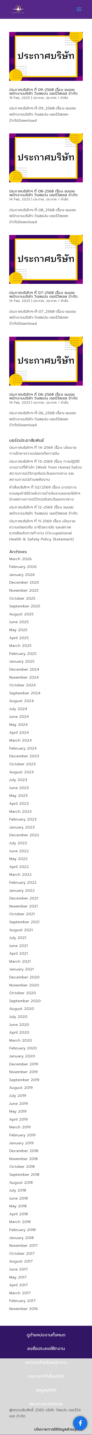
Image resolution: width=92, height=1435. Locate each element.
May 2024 (18, 724)
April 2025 (19, 638)
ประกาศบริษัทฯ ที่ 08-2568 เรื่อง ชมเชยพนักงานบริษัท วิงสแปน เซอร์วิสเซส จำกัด (43, 193)
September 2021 (24, 922)
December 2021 (23, 898)
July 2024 (18, 709)
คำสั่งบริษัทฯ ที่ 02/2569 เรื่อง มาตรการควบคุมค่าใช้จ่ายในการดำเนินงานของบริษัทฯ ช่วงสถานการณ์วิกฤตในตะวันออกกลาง (44, 493)
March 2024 (20, 740)
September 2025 (24, 606)
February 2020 (23, 1048)
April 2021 (18, 953)
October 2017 (22, 1253)
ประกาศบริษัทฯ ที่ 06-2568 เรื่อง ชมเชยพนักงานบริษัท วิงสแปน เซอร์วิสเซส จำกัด (43, 396)
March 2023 (20, 811)
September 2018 (24, 1174)
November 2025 (23, 590)
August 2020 (21, 1009)
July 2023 (18, 780)
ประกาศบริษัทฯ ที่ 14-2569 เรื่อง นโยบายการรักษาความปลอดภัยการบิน (43, 451)
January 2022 (22, 890)
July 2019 (17, 1096)
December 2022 (24, 835)
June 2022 (19, 851)
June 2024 (19, 716)
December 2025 (24, 582)
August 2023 (21, 772)
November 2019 (23, 1072)
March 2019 (20, 1127)
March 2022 (20, 874)
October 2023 (22, 764)
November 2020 (24, 985)
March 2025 (20, 646)
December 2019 (23, 1064)
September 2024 (25, 693)
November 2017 (23, 1245)
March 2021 (20, 961)
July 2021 (17, 938)
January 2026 (22, 575)
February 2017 (22, 1301)
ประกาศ (38, 97)
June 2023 (19, 788)
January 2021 (21, 969)
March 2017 (20, 1293)
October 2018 (22, 1166)
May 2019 (18, 1111)
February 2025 (22, 654)
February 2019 (22, 1135)
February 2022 (23, 882)
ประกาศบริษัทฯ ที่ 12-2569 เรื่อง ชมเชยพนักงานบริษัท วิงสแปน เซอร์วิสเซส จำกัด (43, 510)
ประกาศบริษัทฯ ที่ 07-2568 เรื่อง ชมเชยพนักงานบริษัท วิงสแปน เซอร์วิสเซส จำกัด (43, 294)
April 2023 (19, 803)
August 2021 (21, 930)
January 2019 (21, 1143)
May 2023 (18, 795)
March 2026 (20, 559)
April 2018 (18, 1214)
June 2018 (18, 1198)
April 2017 (18, 1285)
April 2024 (19, 732)
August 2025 (21, 614)
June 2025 (19, 622)
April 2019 (18, 1119)
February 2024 (23, 748)
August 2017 (21, 1261)
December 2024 (24, 669)
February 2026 (23, 567)
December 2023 (24, 756)
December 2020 (24, 977)
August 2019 (21, 1088)
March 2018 (20, 1222)
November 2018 (23, 1159)
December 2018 (23, 1151)
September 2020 (25, 1001)
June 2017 (18, 1269)
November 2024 (24, 677)
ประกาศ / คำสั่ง (57, 97)
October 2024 (22, 685)
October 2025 (22, 598)
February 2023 (23, 819)
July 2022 (18, 843)
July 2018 (17, 1190)
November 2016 (23, 1309)
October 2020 (22, 993)
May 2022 (18, 859)
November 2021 (23, 906)
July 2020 (18, 1017)
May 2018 (18, 1206)
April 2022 (19, 867)
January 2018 (21, 1238)
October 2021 (22, 914)
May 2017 (18, 1277)
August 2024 (21, 701)
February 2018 (22, 1230)
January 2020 (22, 1056)
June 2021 (18, 946)
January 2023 (22, 827)
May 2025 (18, 630)
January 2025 (21, 661)
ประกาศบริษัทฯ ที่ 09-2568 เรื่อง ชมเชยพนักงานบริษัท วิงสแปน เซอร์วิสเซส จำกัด (43, 91)
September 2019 (24, 1080)
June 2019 (18, 1104)
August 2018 (21, 1182)
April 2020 (19, 1032)
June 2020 (19, 1025)
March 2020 (20, 1040)
